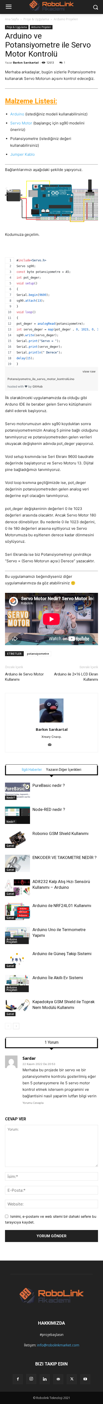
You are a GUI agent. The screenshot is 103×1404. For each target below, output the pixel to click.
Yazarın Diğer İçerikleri (63, 769)
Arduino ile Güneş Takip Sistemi (62, 953)
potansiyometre (38, 653)
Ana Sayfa (12, 19)
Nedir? (10, 797)
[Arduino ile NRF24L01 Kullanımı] (17, 911)
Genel (10, 845)
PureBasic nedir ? (48, 785)
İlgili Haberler (32, 769)
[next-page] (16, 1026)
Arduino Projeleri (66, 19)
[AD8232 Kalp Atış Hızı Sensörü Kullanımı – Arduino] (17, 887)
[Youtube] (85, 1379)
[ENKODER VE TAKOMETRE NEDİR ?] (17, 863)
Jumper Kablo (22, 154)
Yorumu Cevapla (33, 1103)
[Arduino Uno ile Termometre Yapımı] (17, 935)
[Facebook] (18, 1379)
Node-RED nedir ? (48, 809)
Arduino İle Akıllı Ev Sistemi (57, 977)
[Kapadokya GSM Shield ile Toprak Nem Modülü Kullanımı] (17, 1007)
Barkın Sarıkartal (26, 62)
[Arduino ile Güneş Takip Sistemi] (17, 959)
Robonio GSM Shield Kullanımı (60, 833)
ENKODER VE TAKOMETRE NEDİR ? (64, 857)
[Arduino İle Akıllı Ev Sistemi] (17, 983)
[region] (51, 305)
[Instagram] (31, 1379)
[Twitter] (72, 1379)
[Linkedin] (45, 1379)
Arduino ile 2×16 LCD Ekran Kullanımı (76, 677)
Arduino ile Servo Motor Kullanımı (24, 677)
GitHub (37, 386)
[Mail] (52, 745)
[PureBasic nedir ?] (17, 791)
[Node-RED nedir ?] (17, 815)
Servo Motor (21, 123)
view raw (89, 371)
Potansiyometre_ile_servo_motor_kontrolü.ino (41, 379)
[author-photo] (52, 722)
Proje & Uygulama (36, 19)
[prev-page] (8, 1026)
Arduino (17, 114)
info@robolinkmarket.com (58, 1345)
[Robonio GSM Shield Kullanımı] (17, 839)
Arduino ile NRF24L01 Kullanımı (61, 905)
